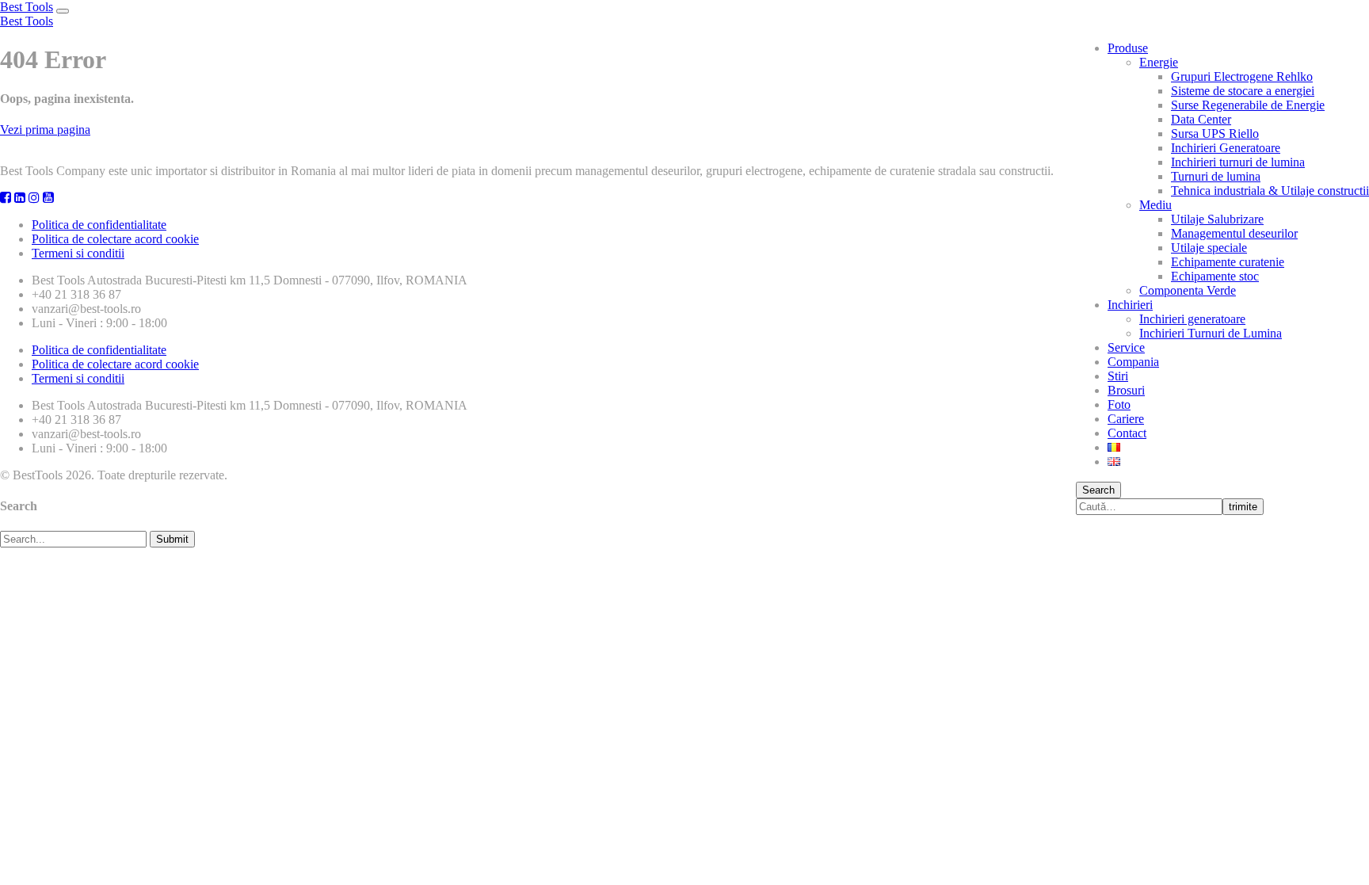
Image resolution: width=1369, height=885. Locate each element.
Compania (1133, 361)
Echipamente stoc (1215, 276)
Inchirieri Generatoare (1225, 147)
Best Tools (26, 6)
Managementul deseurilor (1234, 233)
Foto (1119, 404)
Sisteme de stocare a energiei (1242, 90)
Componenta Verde (1187, 290)
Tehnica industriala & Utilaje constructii (1270, 190)
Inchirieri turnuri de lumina (1238, 162)
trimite (1243, 507)
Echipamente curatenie (1227, 262)
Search (1098, 490)
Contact (1127, 433)
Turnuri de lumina (1215, 176)
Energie (1158, 62)
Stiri (1118, 376)
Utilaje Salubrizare (1217, 219)
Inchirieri (1130, 304)
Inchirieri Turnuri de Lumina (1210, 333)
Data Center (1201, 119)
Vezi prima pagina (45, 129)
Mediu (1155, 205)
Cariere (1126, 418)
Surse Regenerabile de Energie (1248, 105)
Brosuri (1126, 390)
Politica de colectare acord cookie (115, 239)
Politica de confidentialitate (99, 224)
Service (1126, 347)
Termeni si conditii (78, 253)
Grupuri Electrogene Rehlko (1242, 76)
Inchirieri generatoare (1192, 319)
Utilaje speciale (1209, 247)
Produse (1128, 48)
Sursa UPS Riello (1215, 133)
